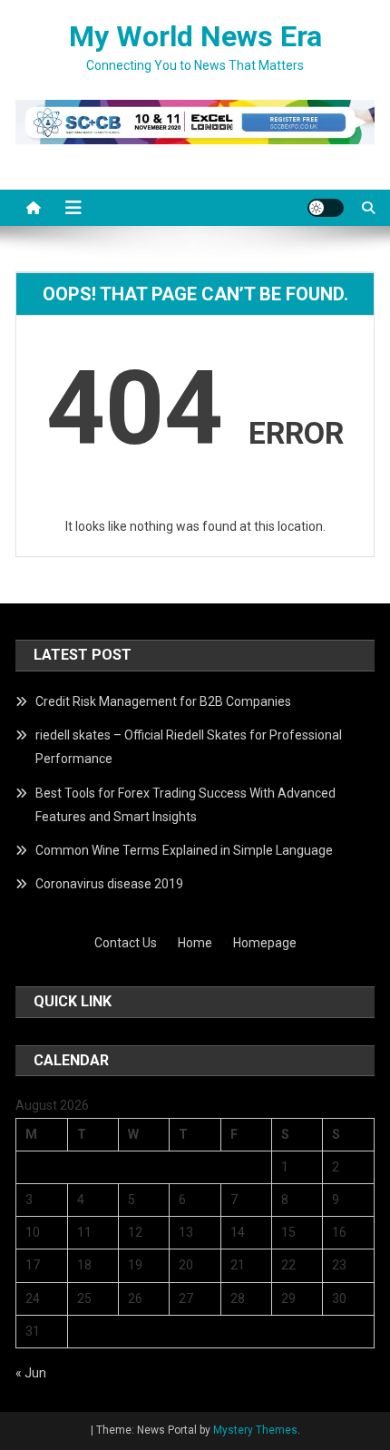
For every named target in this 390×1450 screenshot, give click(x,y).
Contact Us (125, 943)
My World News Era (195, 36)
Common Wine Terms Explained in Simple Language (184, 850)
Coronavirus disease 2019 (109, 884)
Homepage (265, 943)
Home (195, 943)
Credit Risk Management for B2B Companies (163, 701)
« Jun (30, 1373)
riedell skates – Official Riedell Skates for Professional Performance (188, 747)
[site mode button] (325, 208)
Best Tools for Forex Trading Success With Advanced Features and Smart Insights (185, 805)
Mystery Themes (255, 1430)
